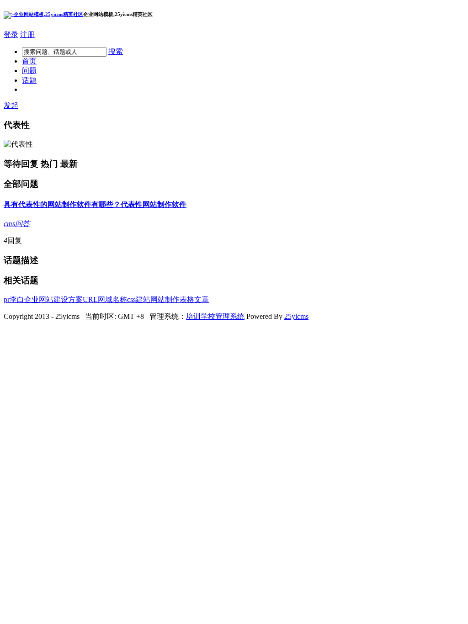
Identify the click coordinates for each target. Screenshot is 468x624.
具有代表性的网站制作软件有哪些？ (62, 204)
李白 (17, 299)
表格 (187, 299)
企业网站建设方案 (53, 299)
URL (90, 299)
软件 (179, 204)
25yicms (296, 316)
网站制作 (157, 204)
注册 (27, 34)
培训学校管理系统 (215, 316)
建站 (143, 299)
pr (7, 299)
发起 (11, 105)
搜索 (115, 51)
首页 (29, 61)
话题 (29, 80)
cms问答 (17, 223)
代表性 (132, 204)
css (131, 299)
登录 (11, 34)
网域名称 (112, 299)
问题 (29, 70)
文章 (201, 299)
